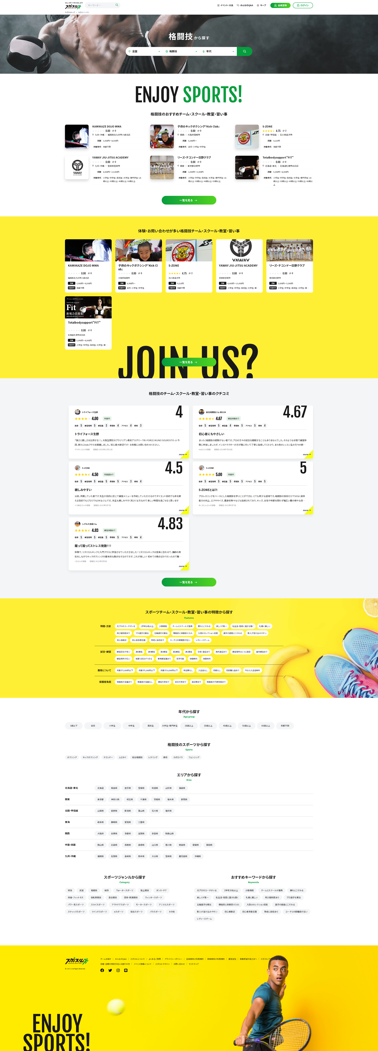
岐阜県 (100, 822)
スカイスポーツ (97, 904)
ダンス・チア (161, 890)
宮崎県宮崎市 (114, 166)
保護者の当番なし (145, 681)
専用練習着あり (164, 658)
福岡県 (100, 856)
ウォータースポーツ (124, 890)
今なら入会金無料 (252, 670)
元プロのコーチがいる (126, 626)
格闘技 (94, 890)
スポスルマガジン (162, 964)
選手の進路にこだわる (232, 633)
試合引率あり (180, 681)
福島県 (182, 787)
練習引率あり (163, 681)
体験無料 (193, 658)
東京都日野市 (194, 166)
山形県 (168, 787)
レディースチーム (202, 640)
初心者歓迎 (121, 640)
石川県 (155, 810)
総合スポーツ (136, 911)
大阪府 (100, 833)
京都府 (128, 833)
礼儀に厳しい (264, 626)
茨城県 (157, 799)
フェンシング (194, 757)
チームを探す (105, 959)
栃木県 (170, 799)
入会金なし (203, 670)
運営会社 (232, 959)
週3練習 (164, 651)
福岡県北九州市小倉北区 (119, 135)
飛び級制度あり (123, 633)
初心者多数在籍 (138, 640)
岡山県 (100, 844)
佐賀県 (114, 856)
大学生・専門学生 (169, 725)
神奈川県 (115, 799)
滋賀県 (141, 833)
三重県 (141, 822)
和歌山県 (169, 833)
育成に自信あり (157, 640)
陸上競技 (145, 890)
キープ (263, 5)
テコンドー (108, 757)
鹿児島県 (183, 856)
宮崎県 (168, 856)
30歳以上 (208, 725)
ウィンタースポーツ (153, 897)
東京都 (100, 799)
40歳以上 (227, 725)
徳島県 (182, 844)
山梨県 (100, 810)
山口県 (155, 844)
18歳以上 (189, 725)
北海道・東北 (271, 166)
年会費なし (188, 670)
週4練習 (151, 651)
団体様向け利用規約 (216, 959)
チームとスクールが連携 (182, 626)
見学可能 (180, 658)
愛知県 (128, 822)
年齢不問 (285, 725)
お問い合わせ (179, 964)
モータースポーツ (143, 904)
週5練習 (139, 651)
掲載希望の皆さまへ (248, 959)
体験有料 (207, 658)
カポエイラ (178, 757)
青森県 (114, 787)
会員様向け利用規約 (194, 959)
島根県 (141, 844)
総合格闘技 (137, 757)
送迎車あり (196, 681)
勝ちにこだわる (204, 626)
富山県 (141, 810)
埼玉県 (130, 799)
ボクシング (72, 757)
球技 (70, 890)
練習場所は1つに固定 (241, 651)
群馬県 (184, 799)
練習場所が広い (123, 658)
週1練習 (188, 651)
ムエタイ (122, 757)
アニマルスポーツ (166, 904)
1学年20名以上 (147, 626)
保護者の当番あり (124, 681)
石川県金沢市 (286, 135)
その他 (172, 911)
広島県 (114, 844)
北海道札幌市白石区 (289, 166)
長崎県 (128, 856)
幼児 (93, 725)
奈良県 (155, 833)
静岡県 (114, 822)
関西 (182, 135)
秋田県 (155, 787)
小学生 (112, 725)
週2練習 (176, 651)
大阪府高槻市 (194, 135)
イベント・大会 (226, 5)
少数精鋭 (163, 626)
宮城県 (141, 787)
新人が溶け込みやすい (257, 633)
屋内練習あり (261, 651)
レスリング (152, 757)
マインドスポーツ (99, 911)
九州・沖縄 (99, 135)
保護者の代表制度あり (216, 681)
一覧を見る (186, 200)
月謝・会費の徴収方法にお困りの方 (115, 964)
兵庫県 (114, 833)
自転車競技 (96, 897)
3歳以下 (74, 725)
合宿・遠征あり (204, 651)
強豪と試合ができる (144, 658)
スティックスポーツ (76, 911)
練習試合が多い (123, 651)
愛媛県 (196, 844)
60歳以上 (265, 725)
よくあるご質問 (155, 959)
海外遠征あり (221, 651)
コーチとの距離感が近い (180, 640)
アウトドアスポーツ (120, 904)
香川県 (168, 844)
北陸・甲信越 (271, 135)
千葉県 (143, 799)
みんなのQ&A (246, 5)
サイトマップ (194, 964)
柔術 (165, 757)
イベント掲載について (142, 964)
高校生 (151, 725)
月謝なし (217, 670)
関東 (182, 166)
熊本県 (141, 856)
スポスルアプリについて (270, 959)
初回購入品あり (232, 670)
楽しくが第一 (221, 626)
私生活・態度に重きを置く (243, 626)
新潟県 (128, 810)
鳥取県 (128, 844)
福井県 (168, 810)
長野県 (114, 810)
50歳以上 (246, 725)
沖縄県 (198, 856)
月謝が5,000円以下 (147, 670)
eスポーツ (118, 911)
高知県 (209, 844)
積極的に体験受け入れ (182, 633)
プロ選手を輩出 (142, 633)
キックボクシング (90, 757)
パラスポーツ (155, 911)
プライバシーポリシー (173, 959)
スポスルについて (137, 959)
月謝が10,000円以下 (169, 670)
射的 (107, 890)
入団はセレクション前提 (208, 633)
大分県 (155, 856)
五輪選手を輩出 (161, 633)
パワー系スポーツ (76, 904)
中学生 (131, 725)
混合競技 (113, 897)
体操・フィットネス (75, 897)
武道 (81, 890)
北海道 (100, 787)
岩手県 (128, 787)
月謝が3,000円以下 (125, 670)
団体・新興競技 (131, 897)
